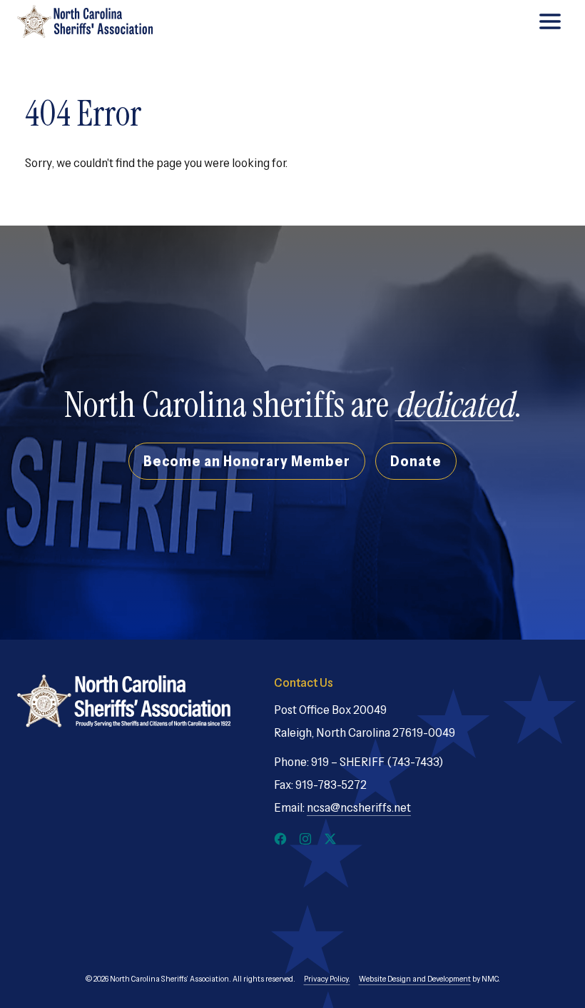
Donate (416, 461)
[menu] (550, 21)
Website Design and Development (415, 978)
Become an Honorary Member (246, 461)
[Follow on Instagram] (305, 839)
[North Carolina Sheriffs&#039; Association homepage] (85, 21)
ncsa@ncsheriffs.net (359, 807)
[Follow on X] (330, 839)
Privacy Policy (326, 978)
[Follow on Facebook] (280, 839)
